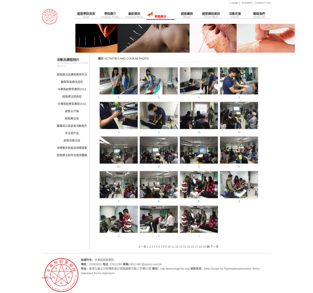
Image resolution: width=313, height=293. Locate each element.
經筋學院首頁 (86, 15)
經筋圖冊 (187, 15)
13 (180, 246)
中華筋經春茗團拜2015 (72, 89)
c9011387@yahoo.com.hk (145, 264)
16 (192, 246)
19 (204, 246)
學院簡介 (110, 15)
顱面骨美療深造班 (72, 82)
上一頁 (142, 246)
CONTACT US (262, 3)
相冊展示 (156, 18)
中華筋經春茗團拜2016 (72, 104)
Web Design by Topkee (218, 268)
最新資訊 (134, 15)
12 (198, 132)
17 (196, 246)
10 (118, 166)
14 (184, 246)
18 (200, 246)
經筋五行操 (72, 111)
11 (239, 132)
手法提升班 (72, 133)
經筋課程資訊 (211, 15)
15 (188, 246)
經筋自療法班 (72, 140)
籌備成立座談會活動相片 (72, 126)
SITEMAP (247, 3)
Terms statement (104, 273)
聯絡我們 (259, 15)
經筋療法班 (72, 118)
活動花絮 (235, 15)
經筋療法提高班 (72, 96)
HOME (234, 3)
